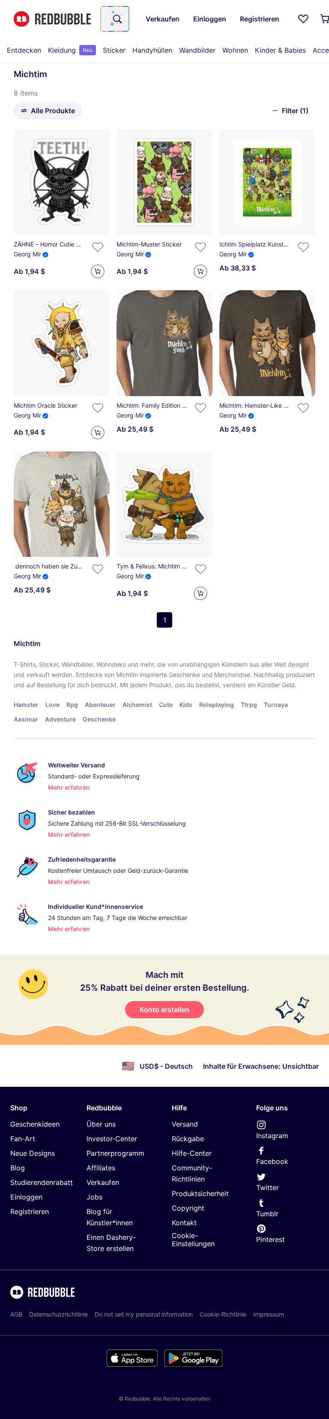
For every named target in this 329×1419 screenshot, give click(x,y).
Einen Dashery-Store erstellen (111, 1243)
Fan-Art (22, 1138)
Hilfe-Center (192, 1153)
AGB (16, 1314)
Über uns (101, 1124)
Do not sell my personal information (144, 1314)
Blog (17, 1167)
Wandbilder (197, 50)
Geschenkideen (35, 1124)
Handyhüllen (152, 50)
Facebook (272, 1161)
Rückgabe (188, 1138)
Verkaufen (103, 1182)
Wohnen (235, 50)
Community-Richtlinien (192, 1173)
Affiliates (101, 1167)
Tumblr (267, 1213)
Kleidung (70, 50)
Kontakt (184, 1222)
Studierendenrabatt (41, 1182)
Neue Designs (32, 1153)
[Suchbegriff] (116, 18)
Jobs (94, 1197)
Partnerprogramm (115, 1153)
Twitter (267, 1187)
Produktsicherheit (200, 1193)
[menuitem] (24, 50)
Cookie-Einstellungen (193, 1240)
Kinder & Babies (280, 50)
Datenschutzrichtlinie (58, 1314)
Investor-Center (112, 1138)
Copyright (188, 1208)
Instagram (272, 1135)
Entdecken (24, 50)
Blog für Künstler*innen (110, 1217)
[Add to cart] (98, 271)
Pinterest (270, 1239)
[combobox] (115, 19)
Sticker (114, 50)
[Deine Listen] (303, 19)
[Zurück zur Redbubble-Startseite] (52, 19)
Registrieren (29, 1211)
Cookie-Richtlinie (223, 1314)
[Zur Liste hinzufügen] (98, 247)
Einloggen (26, 1197)
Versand (185, 1124)
